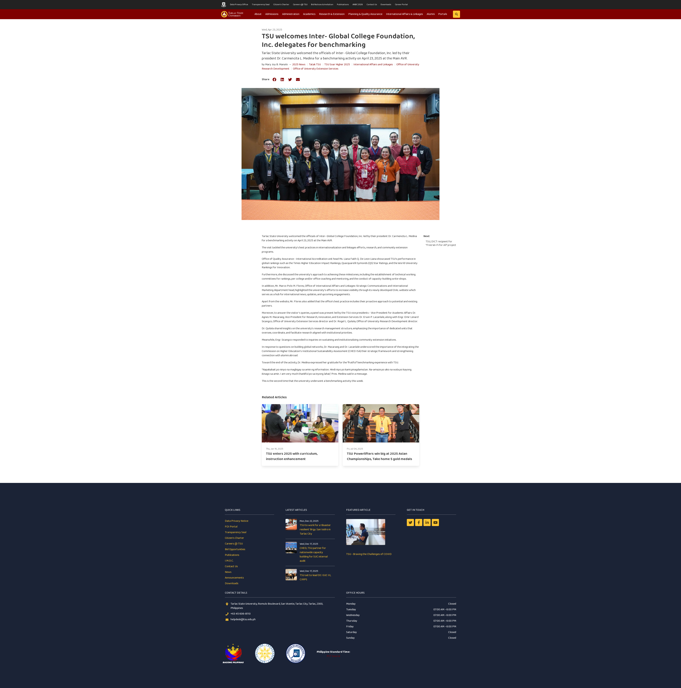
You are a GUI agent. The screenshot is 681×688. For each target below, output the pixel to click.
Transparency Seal (261, 4)
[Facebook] (418, 522)
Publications (343, 4)
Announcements (234, 578)
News (228, 572)
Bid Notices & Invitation (322, 4)
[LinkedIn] (427, 522)
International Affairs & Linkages (404, 14)
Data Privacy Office (239, 4)
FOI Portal (231, 526)
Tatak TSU (315, 64)
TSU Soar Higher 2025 (337, 64)
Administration (290, 14)
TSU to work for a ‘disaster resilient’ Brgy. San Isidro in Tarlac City (315, 529)
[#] (435, 522)
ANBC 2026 (358, 4)
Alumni (431, 14)
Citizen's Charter (281, 4)
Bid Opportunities (235, 549)
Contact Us (372, 4)
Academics (309, 14)
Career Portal (401, 4)
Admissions (271, 14)
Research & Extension (332, 14)
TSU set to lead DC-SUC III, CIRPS (315, 577)
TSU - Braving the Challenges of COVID (369, 554)
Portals (442, 14)
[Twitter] (410, 522)
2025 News (298, 64)
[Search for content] (456, 14)
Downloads (386, 4)
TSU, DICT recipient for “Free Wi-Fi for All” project (441, 243)
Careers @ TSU (300, 4)
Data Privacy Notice (236, 521)
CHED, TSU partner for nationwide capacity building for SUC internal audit (314, 554)
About (258, 14)
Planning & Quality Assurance (365, 14)
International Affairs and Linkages (373, 64)
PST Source (333, 656)
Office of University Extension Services (315, 69)
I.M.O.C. (229, 560)
